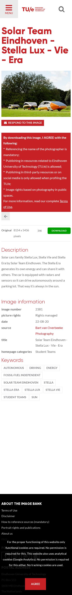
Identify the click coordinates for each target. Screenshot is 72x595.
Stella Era (11, 389)
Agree (35, 584)
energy (51, 367)
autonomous (14, 367)
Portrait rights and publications (20, 527)
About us (7, 533)
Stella (48, 382)
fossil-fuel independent (22, 375)
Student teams (15, 397)
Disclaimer (8, 516)
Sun (34, 397)
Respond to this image (25, 122)
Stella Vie (53, 389)
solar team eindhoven (21, 382)
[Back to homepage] (43, 9)
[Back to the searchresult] (5, 216)
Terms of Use (9, 510)
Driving (35, 367)
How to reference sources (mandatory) (25, 522)
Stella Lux (32, 389)
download (59, 230)
